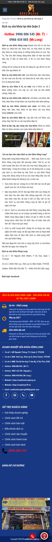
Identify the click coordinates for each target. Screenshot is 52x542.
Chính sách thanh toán (16, 439)
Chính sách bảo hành (15, 444)
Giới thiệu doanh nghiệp (16, 412)
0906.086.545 (17, 450)
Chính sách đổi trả (14, 417)
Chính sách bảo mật (15, 423)
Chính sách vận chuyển (16, 434)
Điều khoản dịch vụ (14, 428)
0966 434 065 (18, 40)
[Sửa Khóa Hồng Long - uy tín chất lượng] (29, 10)
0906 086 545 (25, 34)
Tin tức (5, 23)
